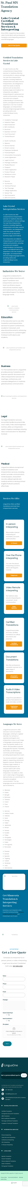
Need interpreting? (8, 1012)
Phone (5, 983)
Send (7, 1043)
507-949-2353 (18, 966)
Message (5, 999)
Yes (9, 1015)
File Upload (5, 1024)
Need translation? (7, 1018)
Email (4, 991)
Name (5, 975)
